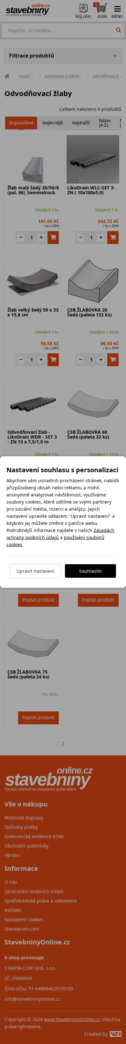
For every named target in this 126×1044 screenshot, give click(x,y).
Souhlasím (90, 571)
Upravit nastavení (35, 571)
